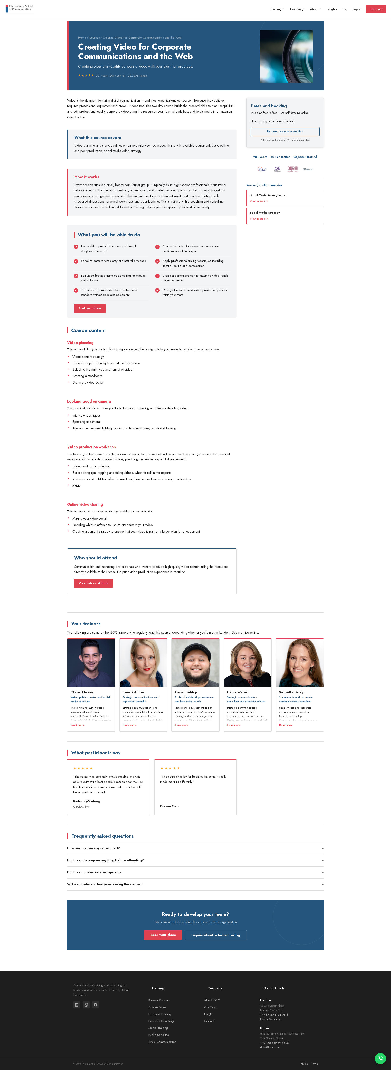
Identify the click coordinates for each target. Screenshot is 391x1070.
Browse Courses (159, 1000)
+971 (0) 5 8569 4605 (274, 1043)
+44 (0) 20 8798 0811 (274, 1015)
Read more (77, 725)
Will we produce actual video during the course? (195, 884)
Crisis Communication (162, 1041)
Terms (315, 1064)
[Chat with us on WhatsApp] (380, 1058)
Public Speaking (158, 1035)
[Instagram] (86, 1004)
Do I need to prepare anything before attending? (195, 860)
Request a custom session (285, 131)
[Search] (345, 9)
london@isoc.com (270, 1019)
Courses (94, 37)
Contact (376, 9)
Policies (304, 1064)
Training (276, 9)
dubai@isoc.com (270, 1047)
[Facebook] (95, 1004)
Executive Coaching (161, 1021)
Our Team (210, 1007)
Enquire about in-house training (215, 935)
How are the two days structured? (195, 848)
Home (82, 37)
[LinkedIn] (76, 1004)
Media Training (158, 1028)
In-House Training (159, 1014)
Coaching (296, 9)
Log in (357, 9)
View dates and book (93, 583)
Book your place (90, 308)
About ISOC (212, 1000)
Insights (332, 9)
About (314, 9)
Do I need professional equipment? (195, 872)
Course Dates (157, 1007)
